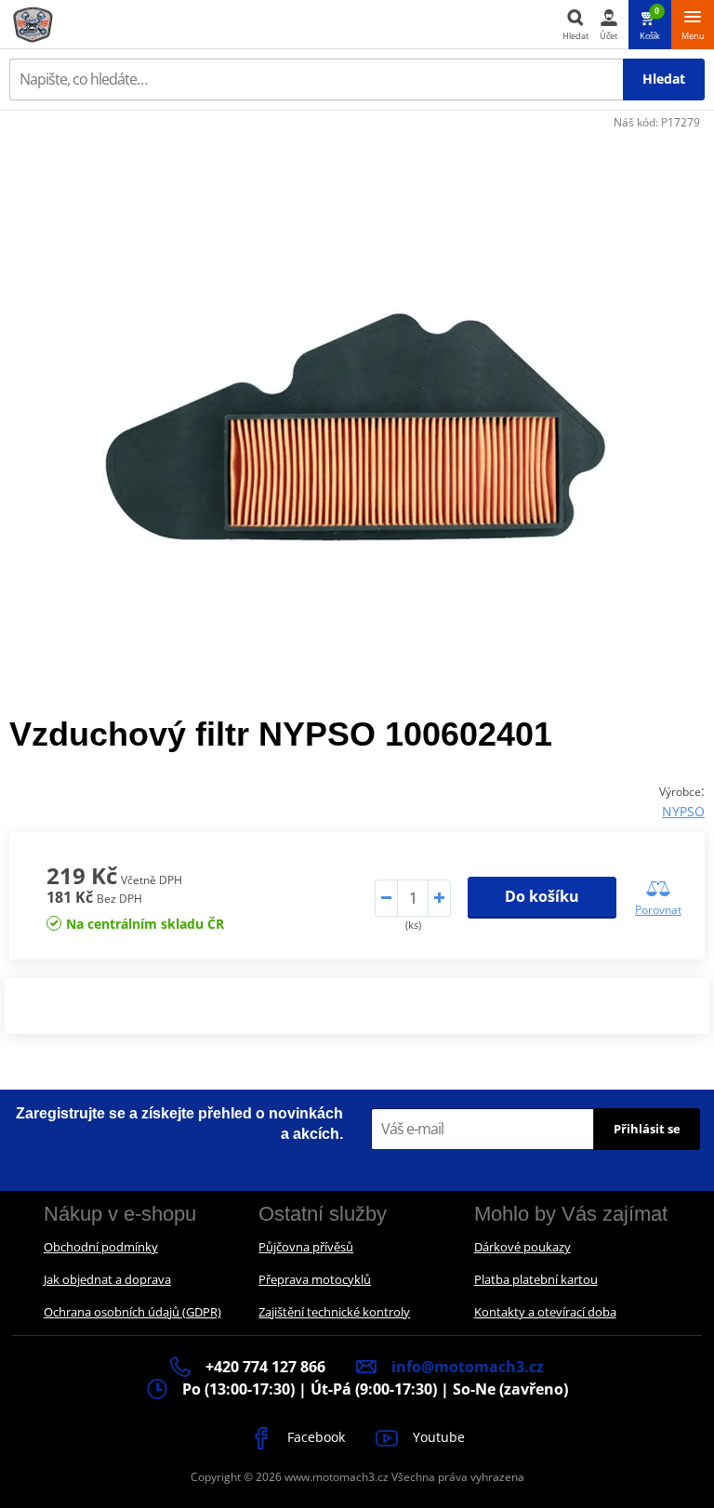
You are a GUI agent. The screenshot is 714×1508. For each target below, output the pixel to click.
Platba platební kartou (536, 1279)
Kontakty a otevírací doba (545, 1311)
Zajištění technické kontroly (334, 1311)
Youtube (437, 1437)
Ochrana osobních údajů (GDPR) (132, 1311)
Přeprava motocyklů (314, 1279)
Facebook (314, 1437)
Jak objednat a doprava (107, 1279)
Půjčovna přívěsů (305, 1246)
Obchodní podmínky (101, 1246)
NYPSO (683, 811)
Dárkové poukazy (522, 1246)
